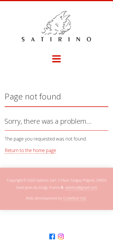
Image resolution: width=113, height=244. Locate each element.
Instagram (61, 236)
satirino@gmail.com (81, 187)
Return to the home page (30, 150)
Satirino (56, 26)
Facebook (52, 236)
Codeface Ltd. (74, 198)
